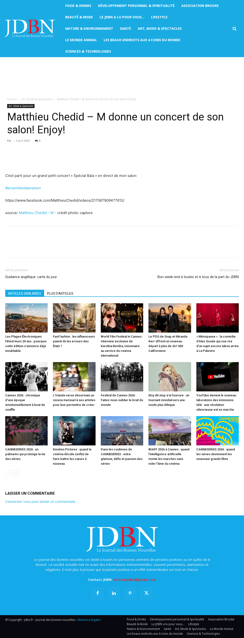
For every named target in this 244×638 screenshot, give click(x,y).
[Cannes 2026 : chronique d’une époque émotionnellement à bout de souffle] (26, 376)
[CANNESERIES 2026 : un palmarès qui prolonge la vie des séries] (26, 430)
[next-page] (16, 473)
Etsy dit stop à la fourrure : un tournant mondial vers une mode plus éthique (168, 400)
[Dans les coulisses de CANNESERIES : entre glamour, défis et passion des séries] (122, 430)
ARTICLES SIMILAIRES (24, 293)
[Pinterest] (32, 159)
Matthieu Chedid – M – (37, 212)
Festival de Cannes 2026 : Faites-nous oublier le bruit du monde (122, 400)
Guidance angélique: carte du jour (31, 277)
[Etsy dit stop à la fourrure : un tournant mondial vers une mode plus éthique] (169, 376)
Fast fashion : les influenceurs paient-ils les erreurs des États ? (74, 341)
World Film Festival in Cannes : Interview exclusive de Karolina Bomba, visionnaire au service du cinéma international (122, 346)
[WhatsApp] (43, 159)
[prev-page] (8, 473)
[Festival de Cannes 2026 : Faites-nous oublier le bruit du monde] (122, 376)
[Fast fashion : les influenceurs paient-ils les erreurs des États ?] (74, 318)
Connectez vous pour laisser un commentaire (40, 501)
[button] (234, 29)
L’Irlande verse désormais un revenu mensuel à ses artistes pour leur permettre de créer (74, 400)
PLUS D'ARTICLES (60, 293)
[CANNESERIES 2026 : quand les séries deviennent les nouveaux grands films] (217, 430)
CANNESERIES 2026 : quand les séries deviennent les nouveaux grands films (215, 454)
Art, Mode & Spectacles (36, 99)
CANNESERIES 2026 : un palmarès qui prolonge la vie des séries (25, 454)
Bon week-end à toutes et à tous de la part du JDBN (198, 277)
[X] (21, 159)
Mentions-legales (89, 620)
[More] (65, 159)
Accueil (12, 99)
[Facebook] (10, 159)
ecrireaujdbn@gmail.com (134, 579)
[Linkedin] (54, 159)
